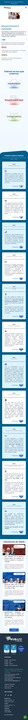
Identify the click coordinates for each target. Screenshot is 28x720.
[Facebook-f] (5, 695)
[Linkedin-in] (8, 695)
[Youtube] (11, 695)
